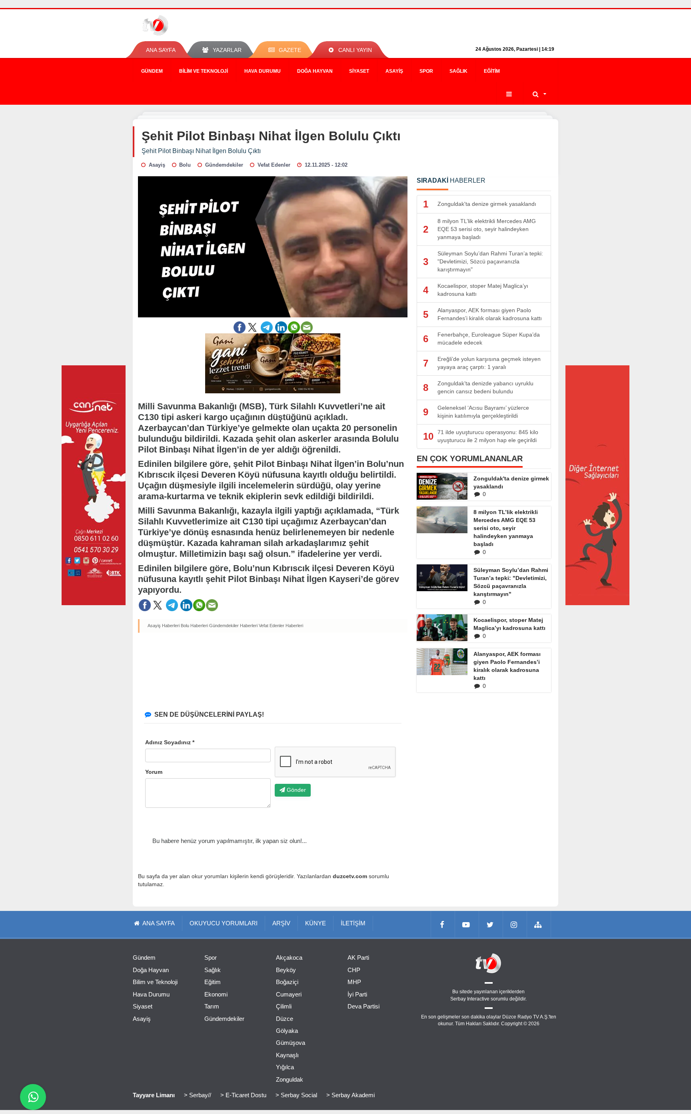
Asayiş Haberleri (164, 625)
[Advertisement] (273, 670)
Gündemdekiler (224, 1018)
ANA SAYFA (161, 50)
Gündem (152, 71)
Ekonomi (216, 994)
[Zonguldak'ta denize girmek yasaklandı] (442, 486)
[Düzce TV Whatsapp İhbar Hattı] (33, 1097)
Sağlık (458, 71)
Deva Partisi (363, 1006)
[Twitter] (491, 924)
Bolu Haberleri (194, 625)
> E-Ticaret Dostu (243, 1095)
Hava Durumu (262, 71)
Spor (426, 71)
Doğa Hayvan (315, 71)
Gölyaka (287, 1030)
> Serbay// (197, 1095)
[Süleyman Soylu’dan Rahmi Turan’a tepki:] (442, 577)
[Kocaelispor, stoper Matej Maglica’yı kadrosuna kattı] (442, 627)
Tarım (211, 1006)
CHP (353, 970)
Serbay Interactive (469, 999)
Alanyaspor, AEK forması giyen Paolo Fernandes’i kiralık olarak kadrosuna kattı (507, 666)
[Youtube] (467, 924)
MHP (354, 981)
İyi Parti (357, 994)
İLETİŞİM (353, 923)
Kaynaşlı (287, 1055)
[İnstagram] (515, 924)
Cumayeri (289, 994)
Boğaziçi (287, 981)
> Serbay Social (296, 1095)
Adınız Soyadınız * (169, 742)
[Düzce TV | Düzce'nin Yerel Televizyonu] (184, 25)
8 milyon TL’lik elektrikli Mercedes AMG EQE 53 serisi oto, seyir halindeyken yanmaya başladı (505, 528)
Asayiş (394, 71)
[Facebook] (443, 924)
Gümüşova (290, 1042)
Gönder (295, 790)
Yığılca (285, 1067)
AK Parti (358, 957)
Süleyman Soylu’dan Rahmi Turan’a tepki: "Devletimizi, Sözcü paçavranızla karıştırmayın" (510, 582)
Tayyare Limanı (154, 1095)
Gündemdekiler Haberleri (233, 625)
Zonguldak (289, 1079)
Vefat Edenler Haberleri (281, 625)
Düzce (284, 1018)
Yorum (153, 772)
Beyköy (286, 970)
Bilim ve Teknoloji (203, 71)
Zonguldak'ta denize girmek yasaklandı (511, 482)
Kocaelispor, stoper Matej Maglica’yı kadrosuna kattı (509, 624)
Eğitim (492, 71)
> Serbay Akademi (350, 1095)
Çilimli (284, 1006)
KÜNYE (315, 923)
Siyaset (359, 71)
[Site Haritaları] (539, 924)
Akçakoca (289, 957)
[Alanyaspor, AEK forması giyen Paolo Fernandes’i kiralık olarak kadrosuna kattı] (442, 661)
